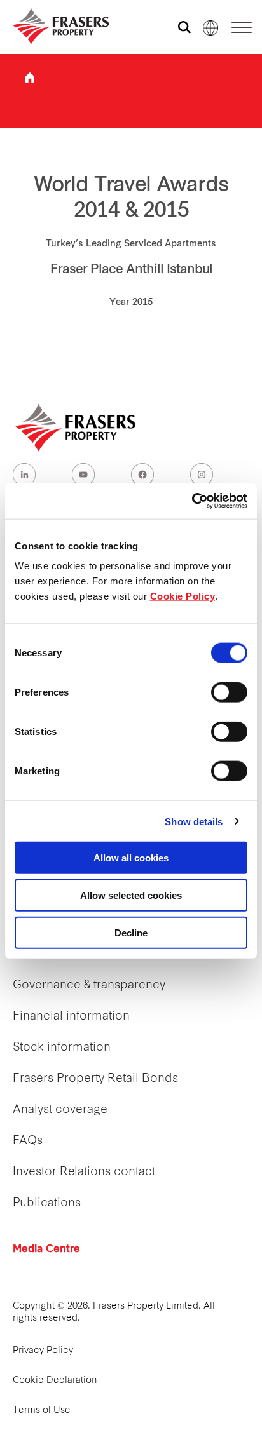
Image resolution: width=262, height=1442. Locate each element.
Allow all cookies (131, 857)
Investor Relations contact (84, 1172)
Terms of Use (42, 1410)
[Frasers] (52, 26)
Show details (194, 821)
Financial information (71, 1017)
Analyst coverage (60, 1110)
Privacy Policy (43, 1351)
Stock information (62, 1048)
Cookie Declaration (55, 1380)
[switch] (229, 692)
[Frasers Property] (76, 427)
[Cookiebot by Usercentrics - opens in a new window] (191, 501)
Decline (131, 932)
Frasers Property (29, 77)
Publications (47, 1203)
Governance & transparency (89, 986)
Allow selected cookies (131, 894)
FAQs (28, 1141)
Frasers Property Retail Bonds (95, 1079)
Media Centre (46, 1249)
